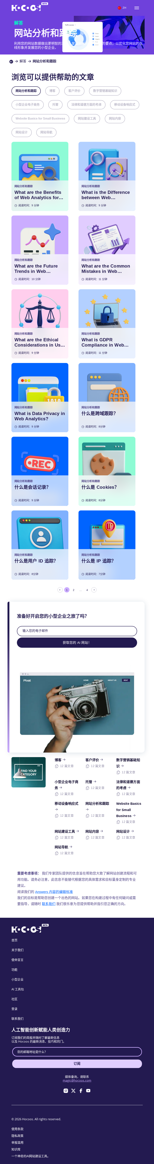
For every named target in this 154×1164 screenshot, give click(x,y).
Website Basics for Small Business (40, 118)
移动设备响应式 (124, 104)
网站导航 (46, 132)
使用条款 (17, 1129)
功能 (14, 970)
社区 (14, 999)
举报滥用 (17, 1142)
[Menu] (136, 8)
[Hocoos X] (73, 1090)
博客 (52, 90)
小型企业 (17, 979)
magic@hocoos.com (77, 1080)
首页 (14, 940)
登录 (14, 1009)
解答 (23, 61)
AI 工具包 (17, 989)
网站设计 (22, 132)
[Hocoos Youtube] (88, 1090)
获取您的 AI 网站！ (77, 643)
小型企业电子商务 (28, 104)
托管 (55, 104)
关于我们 (17, 950)
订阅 (77, 1063)
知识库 (15, 1149)
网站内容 (115, 118)
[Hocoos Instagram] (65, 1090)
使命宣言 (17, 960)
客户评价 (74, 90)
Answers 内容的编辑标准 (54, 892)
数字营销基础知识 (105, 90)
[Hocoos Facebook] (81, 1090)
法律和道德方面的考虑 (86, 104)
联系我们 (48, 904)
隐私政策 (17, 1136)
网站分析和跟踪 (26, 90)
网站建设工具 (87, 118)
